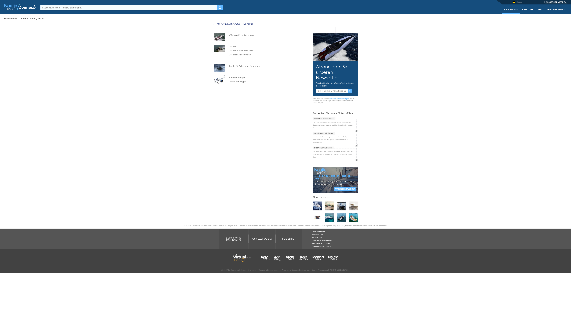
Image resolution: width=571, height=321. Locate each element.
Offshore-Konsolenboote (241, 35)
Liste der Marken (318, 231)
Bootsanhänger (237, 77)
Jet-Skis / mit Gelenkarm (241, 50)
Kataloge (527, 9)
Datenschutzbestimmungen (339, 99)
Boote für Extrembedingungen (244, 66)
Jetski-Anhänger (237, 81)
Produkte (510, 9)
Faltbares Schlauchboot (322, 148)
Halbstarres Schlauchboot (323, 119)
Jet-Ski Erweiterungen (240, 54)
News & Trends (554, 9)
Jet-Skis (232, 46)
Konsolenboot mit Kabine (323, 133)
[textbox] (128, 7)
